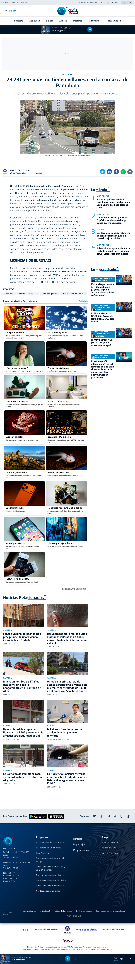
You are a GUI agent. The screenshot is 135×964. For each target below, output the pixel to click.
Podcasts (18, 20)
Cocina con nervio (110, 853)
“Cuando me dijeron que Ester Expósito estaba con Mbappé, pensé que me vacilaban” (112, 220)
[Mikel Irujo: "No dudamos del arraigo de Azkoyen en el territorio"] (67, 711)
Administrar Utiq (74, 916)
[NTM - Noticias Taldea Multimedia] (67, 930)
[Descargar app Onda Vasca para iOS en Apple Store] (56, 816)
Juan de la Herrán (110, 842)
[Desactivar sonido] (121, 959)
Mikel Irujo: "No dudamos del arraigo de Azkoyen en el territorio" (65, 733)
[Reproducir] (89, 29)
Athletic (63, 20)
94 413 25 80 (12, 857)
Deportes (77, 20)
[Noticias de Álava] (86, 929)
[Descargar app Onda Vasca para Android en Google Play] (38, 816)
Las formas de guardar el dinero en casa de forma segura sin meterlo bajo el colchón (113, 236)
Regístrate (126, 2)
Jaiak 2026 (24, 2)
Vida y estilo (103, 196)
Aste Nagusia (5, 2)
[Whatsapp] (123, 171)
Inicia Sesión (115, 2)
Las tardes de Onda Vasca (48, 847)
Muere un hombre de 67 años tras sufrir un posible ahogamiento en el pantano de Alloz (22, 686)
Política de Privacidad (63, 911)
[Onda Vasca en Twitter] (94, 816)
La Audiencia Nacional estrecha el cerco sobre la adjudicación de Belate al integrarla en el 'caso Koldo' (67, 778)
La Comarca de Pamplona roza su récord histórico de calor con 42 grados (22, 777)
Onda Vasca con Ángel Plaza (50, 885)
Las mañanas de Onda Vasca (50, 842)
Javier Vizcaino (109, 847)
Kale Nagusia (58, 30)
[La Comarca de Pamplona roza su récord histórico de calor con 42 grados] (23, 756)
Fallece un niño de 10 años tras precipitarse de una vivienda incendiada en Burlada (22, 637)
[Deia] (25, 929)
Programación (114, 20)
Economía (101, 230)
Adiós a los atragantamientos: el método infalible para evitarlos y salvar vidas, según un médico (114, 251)
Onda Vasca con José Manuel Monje (50, 860)
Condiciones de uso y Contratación (110, 911)
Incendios (15, 2)
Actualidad (34, 20)
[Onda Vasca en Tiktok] (128, 816)
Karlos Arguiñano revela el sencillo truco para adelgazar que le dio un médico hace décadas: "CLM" (114, 203)
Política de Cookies (84, 911)
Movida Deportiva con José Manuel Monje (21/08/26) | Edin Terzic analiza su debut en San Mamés (103, 290)
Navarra (7, 630)
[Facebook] (116, 171)
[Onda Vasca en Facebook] (101, 816)
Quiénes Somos (29, 911)
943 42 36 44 (12, 868)
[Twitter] (102, 171)
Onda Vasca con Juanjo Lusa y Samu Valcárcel (50, 868)
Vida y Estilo (95, 20)
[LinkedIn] (109, 171)
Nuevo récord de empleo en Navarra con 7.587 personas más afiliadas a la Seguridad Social (23, 733)
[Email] (130, 171)
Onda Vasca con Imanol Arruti (50, 875)
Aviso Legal (45, 911)
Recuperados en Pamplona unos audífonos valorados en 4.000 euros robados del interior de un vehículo (67, 638)
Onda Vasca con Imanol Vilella (51, 880)
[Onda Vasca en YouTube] (108, 816)
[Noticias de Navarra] (114, 929)
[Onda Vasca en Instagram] (115, 816)
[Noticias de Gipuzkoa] (46, 929)
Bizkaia (49, 20)
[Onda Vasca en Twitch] (122, 816)
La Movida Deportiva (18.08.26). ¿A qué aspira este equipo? (101, 342)
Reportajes (79, 844)
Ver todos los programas (48, 891)
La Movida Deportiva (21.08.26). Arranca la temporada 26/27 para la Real (102, 317)
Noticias (77, 838)
